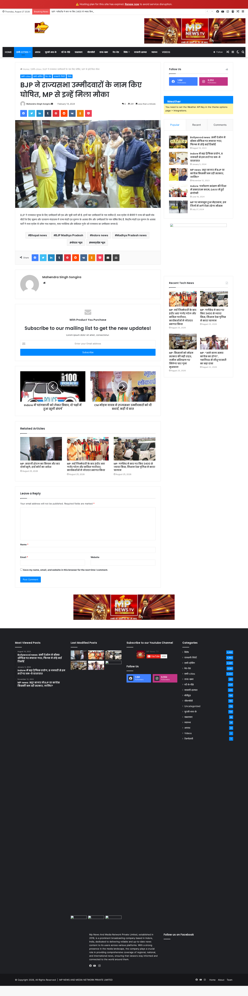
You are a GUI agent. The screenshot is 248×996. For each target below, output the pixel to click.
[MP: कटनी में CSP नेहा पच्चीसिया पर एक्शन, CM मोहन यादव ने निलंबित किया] (113, 787)
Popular (175, 124)
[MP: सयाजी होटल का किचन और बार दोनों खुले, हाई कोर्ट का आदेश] (41, 449)
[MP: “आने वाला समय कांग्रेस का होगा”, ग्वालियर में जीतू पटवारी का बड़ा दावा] (214, 341)
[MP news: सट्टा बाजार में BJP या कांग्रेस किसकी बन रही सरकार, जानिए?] (178, 174)
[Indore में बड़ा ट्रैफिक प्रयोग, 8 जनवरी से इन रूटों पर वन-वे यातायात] (178, 158)
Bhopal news (38, 235)
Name (24, 544)
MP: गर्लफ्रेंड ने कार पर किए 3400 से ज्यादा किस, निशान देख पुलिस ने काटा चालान (86, 11)
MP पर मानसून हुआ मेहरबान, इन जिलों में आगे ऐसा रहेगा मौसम (208, 204)
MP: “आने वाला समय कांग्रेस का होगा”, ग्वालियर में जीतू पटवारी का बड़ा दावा (213, 358)
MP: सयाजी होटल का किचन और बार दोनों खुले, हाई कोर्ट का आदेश (40, 465)
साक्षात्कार (78, 52)
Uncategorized (192, 706)
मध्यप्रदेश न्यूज (98, 242)
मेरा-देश (116, 52)
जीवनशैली (91, 52)
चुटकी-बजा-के (51, 52)
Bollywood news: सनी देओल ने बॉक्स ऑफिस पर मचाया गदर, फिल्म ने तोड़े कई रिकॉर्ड (208, 141)
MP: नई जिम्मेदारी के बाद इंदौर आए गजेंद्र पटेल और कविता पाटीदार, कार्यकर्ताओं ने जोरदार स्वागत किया (86, 467)
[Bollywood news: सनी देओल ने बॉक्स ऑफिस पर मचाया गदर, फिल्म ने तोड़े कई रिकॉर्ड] (178, 142)
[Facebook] (91, 966)
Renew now (132, 4)
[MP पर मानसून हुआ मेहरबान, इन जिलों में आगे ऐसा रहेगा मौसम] (178, 207)
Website (95, 557)
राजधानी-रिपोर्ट (59, 76)
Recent (196, 124)
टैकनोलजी (188, 738)
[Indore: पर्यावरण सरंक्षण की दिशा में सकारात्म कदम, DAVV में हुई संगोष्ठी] (178, 190)
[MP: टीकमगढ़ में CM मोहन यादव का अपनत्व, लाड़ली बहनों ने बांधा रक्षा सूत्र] (79, 920)
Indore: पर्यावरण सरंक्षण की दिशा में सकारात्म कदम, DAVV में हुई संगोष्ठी (208, 189)
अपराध (37, 52)
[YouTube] (95, 966)
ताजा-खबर (104, 52)
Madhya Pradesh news (132, 235)
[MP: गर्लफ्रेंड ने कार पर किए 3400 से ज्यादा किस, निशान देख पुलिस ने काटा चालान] (134, 449)
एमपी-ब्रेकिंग (38, 76)
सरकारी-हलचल (140, 52)
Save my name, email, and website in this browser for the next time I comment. (65, 569)
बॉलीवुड (187, 695)
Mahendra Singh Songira (38, 104)
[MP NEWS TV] (41, 27)
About (221, 979)
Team (229, 979)
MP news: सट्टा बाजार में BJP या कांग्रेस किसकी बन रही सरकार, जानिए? (207, 173)
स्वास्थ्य (154, 52)
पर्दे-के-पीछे (65, 52)
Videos (166, 52)
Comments (220, 124)
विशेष (126, 52)
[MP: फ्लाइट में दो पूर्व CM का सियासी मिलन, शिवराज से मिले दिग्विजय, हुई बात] (113, 920)
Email (24, 557)
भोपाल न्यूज (76, 242)
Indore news (100, 235)
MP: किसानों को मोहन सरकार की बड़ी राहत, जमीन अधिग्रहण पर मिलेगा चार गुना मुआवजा (181, 360)
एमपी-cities (22, 52)
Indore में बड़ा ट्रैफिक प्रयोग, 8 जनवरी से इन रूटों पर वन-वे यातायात (206, 157)
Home (8, 52)
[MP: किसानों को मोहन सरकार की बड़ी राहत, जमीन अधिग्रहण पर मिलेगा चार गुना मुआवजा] (183, 341)
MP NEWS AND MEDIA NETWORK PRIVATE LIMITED (86, 979)
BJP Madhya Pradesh (69, 235)
